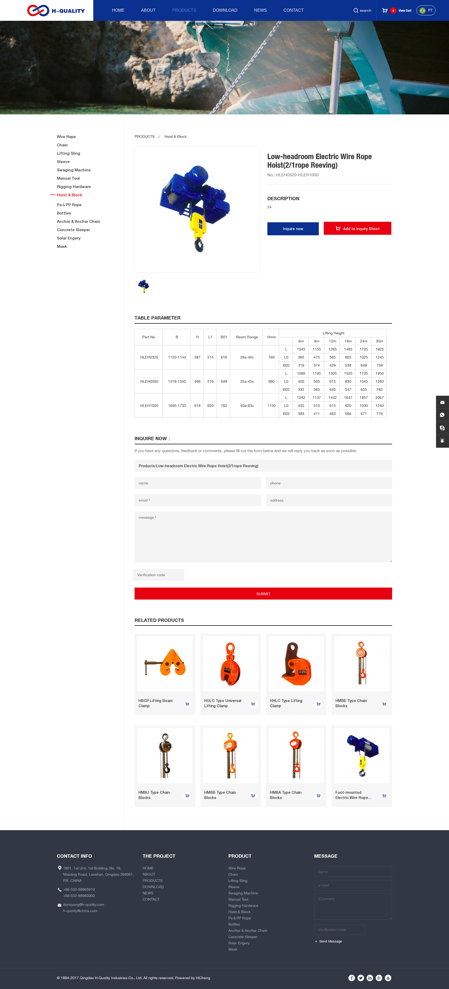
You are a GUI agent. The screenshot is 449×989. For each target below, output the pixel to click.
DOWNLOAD (225, 10)
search (365, 10)
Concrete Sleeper (73, 229)
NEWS (260, 10)
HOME (118, 10)
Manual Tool (68, 178)
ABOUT (148, 10)
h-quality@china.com (80, 911)
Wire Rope (66, 136)
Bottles (64, 213)
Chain (62, 145)
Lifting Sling (68, 153)
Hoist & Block (69, 195)
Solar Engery (69, 238)
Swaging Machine (74, 170)
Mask (62, 246)
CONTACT (293, 10)
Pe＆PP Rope (69, 205)
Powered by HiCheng (192, 978)
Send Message (330, 941)
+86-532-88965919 (79, 889)
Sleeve (63, 161)
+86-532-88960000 (79, 896)
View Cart (402, 10)
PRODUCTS (184, 10)
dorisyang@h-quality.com (83, 904)
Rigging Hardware (74, 186)
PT (430, 10)
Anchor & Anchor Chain (78, 221)
